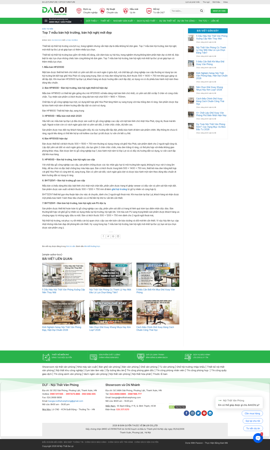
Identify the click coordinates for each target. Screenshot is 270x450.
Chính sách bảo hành (95, 442)
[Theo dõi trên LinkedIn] (210, 413)
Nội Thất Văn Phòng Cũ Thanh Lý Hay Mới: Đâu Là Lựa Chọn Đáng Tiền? (110, 291)
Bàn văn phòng (130, 366)
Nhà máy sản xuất (123, 21)
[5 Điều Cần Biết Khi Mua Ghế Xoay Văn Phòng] (157, 275)
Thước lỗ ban (160, 374)
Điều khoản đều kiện (52, 442)
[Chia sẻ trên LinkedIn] (118, 236)
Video (225, 2)
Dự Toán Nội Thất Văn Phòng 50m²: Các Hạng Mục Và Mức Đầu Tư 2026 (211, 127)
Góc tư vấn (47, 29)
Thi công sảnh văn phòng (67, 374)
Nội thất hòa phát (141, 374)
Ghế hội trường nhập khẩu (190, 366)
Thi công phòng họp (197, 370)
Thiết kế (105, 21)
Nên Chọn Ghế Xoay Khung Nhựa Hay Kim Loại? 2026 (209, 88)
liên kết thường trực (92, 246)
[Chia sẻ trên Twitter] (108, 236)
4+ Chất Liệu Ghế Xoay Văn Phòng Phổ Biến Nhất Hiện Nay (211, 114)
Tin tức (203, 21)
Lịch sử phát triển (192, 2)
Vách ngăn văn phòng (95, 374)
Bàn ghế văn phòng (109, 366)
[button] (63, 21)
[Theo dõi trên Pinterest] (204, 413)
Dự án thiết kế (167, 21)
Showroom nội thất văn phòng (58, 366)
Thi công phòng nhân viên (170, 370)
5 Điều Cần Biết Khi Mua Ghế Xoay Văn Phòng (210, 63)
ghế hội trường (119, 189)
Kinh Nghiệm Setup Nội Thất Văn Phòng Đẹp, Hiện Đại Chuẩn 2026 (61, 328)
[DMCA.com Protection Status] (177, 407)
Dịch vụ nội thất (146, 21)
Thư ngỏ (206, 2)
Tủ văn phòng (166, 366)
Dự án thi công (186, 21)
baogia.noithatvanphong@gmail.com (65, 401)
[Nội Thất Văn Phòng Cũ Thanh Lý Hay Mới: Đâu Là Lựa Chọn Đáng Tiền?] (110, 275)
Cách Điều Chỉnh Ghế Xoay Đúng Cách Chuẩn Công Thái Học (155, 328)
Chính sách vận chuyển (146, 442)
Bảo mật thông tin (74, 442)
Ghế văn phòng (149, 366)
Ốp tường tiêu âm (115, 370)
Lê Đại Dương (72, 40)
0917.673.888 (73, 394)
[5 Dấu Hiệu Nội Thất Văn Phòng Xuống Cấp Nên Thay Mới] (63, 275)
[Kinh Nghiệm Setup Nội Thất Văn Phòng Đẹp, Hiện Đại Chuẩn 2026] (63, 312)
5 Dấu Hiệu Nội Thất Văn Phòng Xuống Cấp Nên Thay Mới (211, 37)
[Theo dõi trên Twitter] (198, 413)
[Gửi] (201, 11)
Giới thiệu (216, 2)
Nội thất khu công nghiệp (69, 370)
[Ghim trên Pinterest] (113, 236)
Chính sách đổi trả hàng (120, 442)
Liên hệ (215, 21)
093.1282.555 (89, 394)
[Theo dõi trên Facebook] (186, 413)
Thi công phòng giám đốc (140, 370)
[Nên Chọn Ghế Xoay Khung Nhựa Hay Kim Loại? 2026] (110, 312)
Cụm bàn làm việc (94, 370)
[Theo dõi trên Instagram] (192, 413)
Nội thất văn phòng (119, 374)
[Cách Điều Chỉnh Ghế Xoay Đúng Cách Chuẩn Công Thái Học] (157, 312)
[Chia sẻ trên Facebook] (103, 236)
